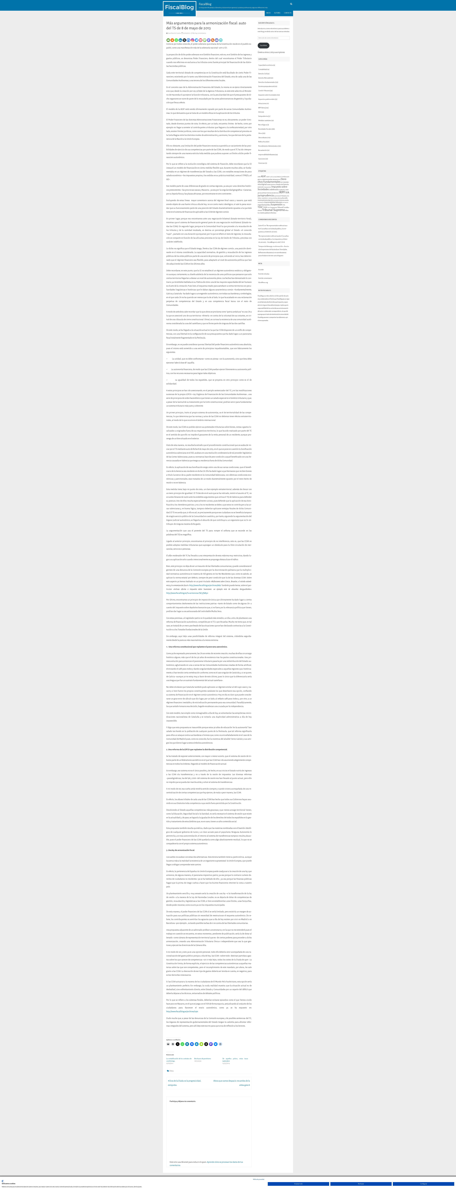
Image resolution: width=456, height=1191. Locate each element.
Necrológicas (262, 125)
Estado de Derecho (282, 184)
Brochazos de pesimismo (202, 1059)
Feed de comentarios (265, 278)
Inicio (268, 13)
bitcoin (279, 176)
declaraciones (276, 179)
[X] (184, 40)
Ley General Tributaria (280, 196)
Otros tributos (262, 137)
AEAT (263, 176)
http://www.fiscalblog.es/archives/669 (205, 585)
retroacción (285, 202)
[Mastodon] (208, 40)
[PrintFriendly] (221, 40)
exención (261, 187)
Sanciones (261, 159)
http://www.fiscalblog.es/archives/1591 (182, 1011)
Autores (277, 13)
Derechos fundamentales (266, 82)
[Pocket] (200, 40)
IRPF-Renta (261, 108)
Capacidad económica (265, 65)
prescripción (269, 200)
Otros (171, 1071)
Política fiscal (262, 142)
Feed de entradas (263, 274)
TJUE (268, 207)
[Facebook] (188, 40)
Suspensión (276, 204)
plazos (279, 198)
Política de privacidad (258, 1179)
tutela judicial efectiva (268, 213)
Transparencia (273, 207)
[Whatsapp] (176, 40)
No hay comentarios (199, 33)
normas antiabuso (273, 198)
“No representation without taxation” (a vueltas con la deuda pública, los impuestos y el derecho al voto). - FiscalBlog (273, 239)
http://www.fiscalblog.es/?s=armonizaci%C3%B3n (187, 593)
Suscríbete (263, 45)
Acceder (261, 270)
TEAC (260, 207)
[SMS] (204, 40)
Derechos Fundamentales (272, 180)
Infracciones (262, 103)
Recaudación (262, 150)
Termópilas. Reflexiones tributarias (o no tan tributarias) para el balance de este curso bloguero (272, 253)
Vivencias (261, 163)
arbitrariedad (273, 176)
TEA (284, 205)
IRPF (282, 192)
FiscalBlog (205, 4)
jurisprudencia (266, 195)
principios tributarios (278, 200)
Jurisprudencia (263, 116)
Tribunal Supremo (273, 210)
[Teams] (216, 40)
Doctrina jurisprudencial (266, 86)
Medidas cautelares (264, 120)
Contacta (287, 13)
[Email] (168, 40)
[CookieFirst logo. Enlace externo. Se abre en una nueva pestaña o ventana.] (3, 1181)
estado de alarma (271, 184)
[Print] (172, 40)
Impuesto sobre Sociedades (267, 95)
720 (259, 177)
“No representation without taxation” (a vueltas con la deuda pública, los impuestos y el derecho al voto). (273, 229)
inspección (282, 189)
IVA (259, 112)
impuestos (267, 187)
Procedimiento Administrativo (268, 146)
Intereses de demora (272, 193)
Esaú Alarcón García (174, 33)
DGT (282, 182)
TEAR (265, 207)
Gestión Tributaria (264, 91)
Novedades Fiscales (264, 129)
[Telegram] (196, 40)
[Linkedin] (180, 40)
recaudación (261, 202)
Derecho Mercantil (264, 78)
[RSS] (212, 40)
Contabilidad (262, 69)
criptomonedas (267, 179)
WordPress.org (263, 282)
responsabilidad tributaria (266, 154)
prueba (287, 200)
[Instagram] (192, 40)
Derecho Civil (262, 74)
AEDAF (268, 176)
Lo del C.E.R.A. (280, 242)
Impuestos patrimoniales (266, 99)
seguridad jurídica (264, 205)
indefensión (274, 189)
